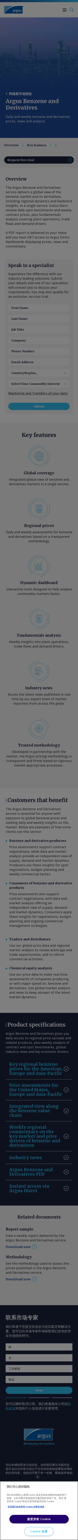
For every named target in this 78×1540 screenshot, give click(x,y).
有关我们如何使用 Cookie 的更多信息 (26, 1507)
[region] (39, 1510)
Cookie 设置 (39, 1531)
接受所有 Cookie (39, 1519)
